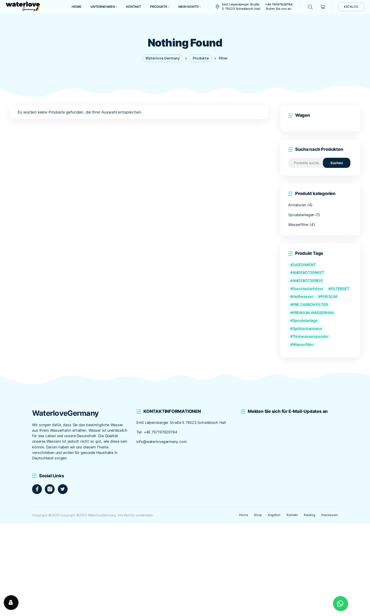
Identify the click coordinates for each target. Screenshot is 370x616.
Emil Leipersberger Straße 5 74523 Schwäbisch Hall (181, 422)
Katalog (309, 515)
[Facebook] (37, 489)
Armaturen (297, 205)
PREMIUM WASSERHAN (313, 313)
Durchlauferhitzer (308, 289)
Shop (258, 515)
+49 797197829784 (160, 432)
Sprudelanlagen (301, 215)
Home (243, 515)
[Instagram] (50, 489)
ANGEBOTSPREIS (308, 281)
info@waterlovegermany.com (161, 441)
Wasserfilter (298, 224)
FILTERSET (340, 289)
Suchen (336, 163)
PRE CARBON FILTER (310, 305)
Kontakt (292, 515)
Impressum (329, 515)
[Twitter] (63, 489)
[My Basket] (323, 6)
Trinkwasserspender (311, 336)
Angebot (274, 515)
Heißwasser (303, 296)
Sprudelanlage (305, 320)
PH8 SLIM (329, 296)
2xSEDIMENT (304, 265)
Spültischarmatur (307, 328)
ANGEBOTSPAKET (308, 272)
